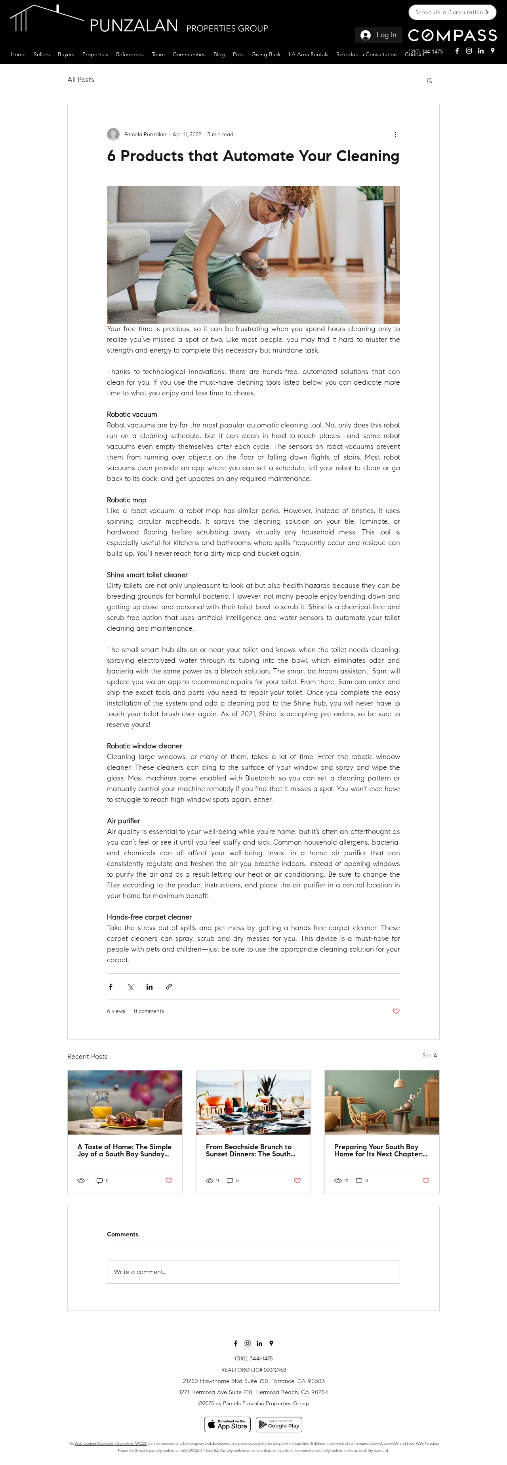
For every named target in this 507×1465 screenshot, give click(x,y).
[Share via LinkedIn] (149, 986)
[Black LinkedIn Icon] (259, 1343)
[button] (42, 53)
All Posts (80, 79)
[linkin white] (481, 51)
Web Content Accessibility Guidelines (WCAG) (111, 1443)
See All (431, 1055)
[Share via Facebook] (110, 986)
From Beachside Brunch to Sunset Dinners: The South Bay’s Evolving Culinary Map (251, 1151)
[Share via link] (169, 986)
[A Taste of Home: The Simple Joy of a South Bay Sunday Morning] (125, 1102)
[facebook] (457, 51)
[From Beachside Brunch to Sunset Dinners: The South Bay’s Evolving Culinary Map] (253, 1102)
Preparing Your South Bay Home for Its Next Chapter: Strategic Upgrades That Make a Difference (378, 1151)
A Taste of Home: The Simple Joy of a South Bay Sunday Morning (124, 1151)
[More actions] (395, 134)
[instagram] (469, 51)
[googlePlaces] (493, 51)
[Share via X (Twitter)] (130, 986)
